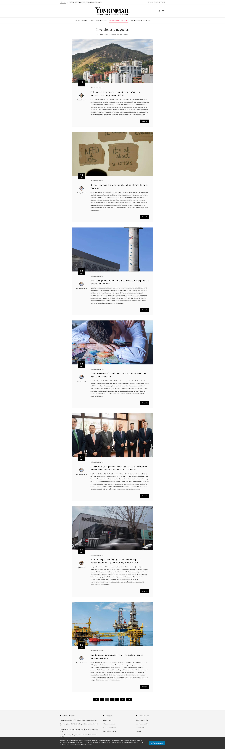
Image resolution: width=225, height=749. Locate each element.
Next (129, 699)
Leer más (144, 121)
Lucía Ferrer (82, 567)
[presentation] (67, 1)
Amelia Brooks (82, 100)
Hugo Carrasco (82, 193)
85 (122, 699)
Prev (96, 699)
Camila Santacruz (82, 288)
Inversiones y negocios (97, 87)
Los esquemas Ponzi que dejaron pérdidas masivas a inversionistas (85, 2)
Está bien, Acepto (157, 743)
